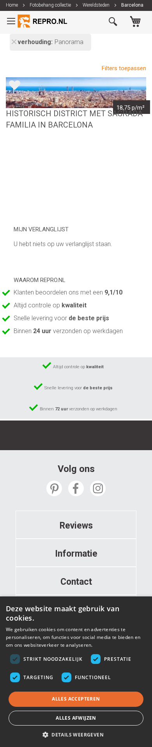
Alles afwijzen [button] (76, 718)
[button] (76, 734)
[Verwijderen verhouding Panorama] (14, 42)
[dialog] (76, 671)
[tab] (76, 525)
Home (12, 5)
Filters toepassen (124, 68)
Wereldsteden (97, 5)
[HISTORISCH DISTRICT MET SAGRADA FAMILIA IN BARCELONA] (76, 92)
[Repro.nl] (43, 21)
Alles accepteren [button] (76, 699)
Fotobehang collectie (51, 5)
